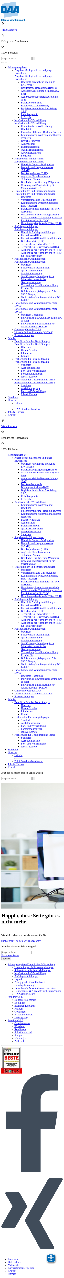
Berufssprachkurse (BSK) (34, 173)
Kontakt (25, 356)
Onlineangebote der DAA (27, 329)
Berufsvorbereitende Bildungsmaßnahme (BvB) (35, 104)
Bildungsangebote (17, 67)
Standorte (26, 364)
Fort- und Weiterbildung (33, 370)
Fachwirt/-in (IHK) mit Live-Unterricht (41, 238)
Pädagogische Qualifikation (35, 267)
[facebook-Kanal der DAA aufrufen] (32, 1171)
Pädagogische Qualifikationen (29, 258)
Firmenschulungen (24, 335)
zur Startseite (8, 940)
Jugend (18, 979)
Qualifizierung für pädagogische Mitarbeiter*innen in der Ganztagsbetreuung (37, 279)
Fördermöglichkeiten (32, 373)
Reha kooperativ (29, 114)
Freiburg (18, 1008)
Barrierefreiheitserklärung (21, 1268)
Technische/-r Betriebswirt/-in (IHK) (40, 247)
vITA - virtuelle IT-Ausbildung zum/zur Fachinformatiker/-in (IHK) (41, 219)
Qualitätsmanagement (32, 149)
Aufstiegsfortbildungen (26, 226)
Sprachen (26, 155)
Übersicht (26, 196)
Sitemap (12, 1273)
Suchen (6, 958)
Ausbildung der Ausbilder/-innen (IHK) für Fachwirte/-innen (41, 254)
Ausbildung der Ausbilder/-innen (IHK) (41, 249)
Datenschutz (14, 1262)
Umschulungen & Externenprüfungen (33, 967)
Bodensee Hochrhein (25, 999)
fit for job (26, 117)
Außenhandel (28, 143)
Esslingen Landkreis (24, 1005)
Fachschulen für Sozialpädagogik (31, 359)
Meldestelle (14, 1265)
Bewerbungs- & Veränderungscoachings (35, 988)
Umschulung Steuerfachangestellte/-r (40, 214)
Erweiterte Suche (10, 955)
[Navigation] (6, 62)
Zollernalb (19, 1041)
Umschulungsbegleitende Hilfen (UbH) (41, 223)
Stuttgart (18, 1035)
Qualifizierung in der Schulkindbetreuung (32, 272)
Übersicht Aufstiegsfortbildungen (38, 232)
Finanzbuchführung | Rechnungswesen (41, 132)
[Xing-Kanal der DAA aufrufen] (32, 1253)
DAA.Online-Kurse (24, 994)
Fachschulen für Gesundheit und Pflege (34, 379)
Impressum (13, 1259)
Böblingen (19, 1002)
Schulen (12, 338)
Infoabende (27, 353)
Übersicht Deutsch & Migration (37, 164)
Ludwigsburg (21, 1017)
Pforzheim (19, 1026)
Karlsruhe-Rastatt (23, 1014)
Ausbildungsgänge (30, 367)
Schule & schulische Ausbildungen (32, 970)
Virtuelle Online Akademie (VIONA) (33, 332)
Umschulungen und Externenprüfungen (34, 191)
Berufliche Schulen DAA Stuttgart (32, 341)
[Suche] (2, 62)
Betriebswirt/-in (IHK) (32, 241)
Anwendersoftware (31, 152)
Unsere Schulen (29, 350)
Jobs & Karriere (29, 376)
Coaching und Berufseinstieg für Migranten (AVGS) (38, 186)
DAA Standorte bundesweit (28, 409)
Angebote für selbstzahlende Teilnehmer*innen (35, 178)
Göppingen (20, 1011)
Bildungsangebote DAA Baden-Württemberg (31, 964)
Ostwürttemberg (22, 1023)
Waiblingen (20, 1038)
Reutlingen (20, 1029)
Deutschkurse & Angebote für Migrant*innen (37, 991)
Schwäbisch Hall (23, 1032)
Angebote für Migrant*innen (29, 158)
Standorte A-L (15, 996)
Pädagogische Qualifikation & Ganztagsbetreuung (30, 983)
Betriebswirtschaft (30, 140)
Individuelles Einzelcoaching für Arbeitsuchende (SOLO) (37, 325)
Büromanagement (30, 146)
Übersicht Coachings (32, 314)
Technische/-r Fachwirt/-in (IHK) (38, 244)
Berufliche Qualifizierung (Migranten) (40, 182)
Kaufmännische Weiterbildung (30, 120)
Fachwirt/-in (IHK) (31, 235)
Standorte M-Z (15, 1020)
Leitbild (18, 403)
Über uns (26, 347)
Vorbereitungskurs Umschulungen (38, 199)
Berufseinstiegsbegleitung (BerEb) (39, 87)
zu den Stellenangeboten (28, 940)
